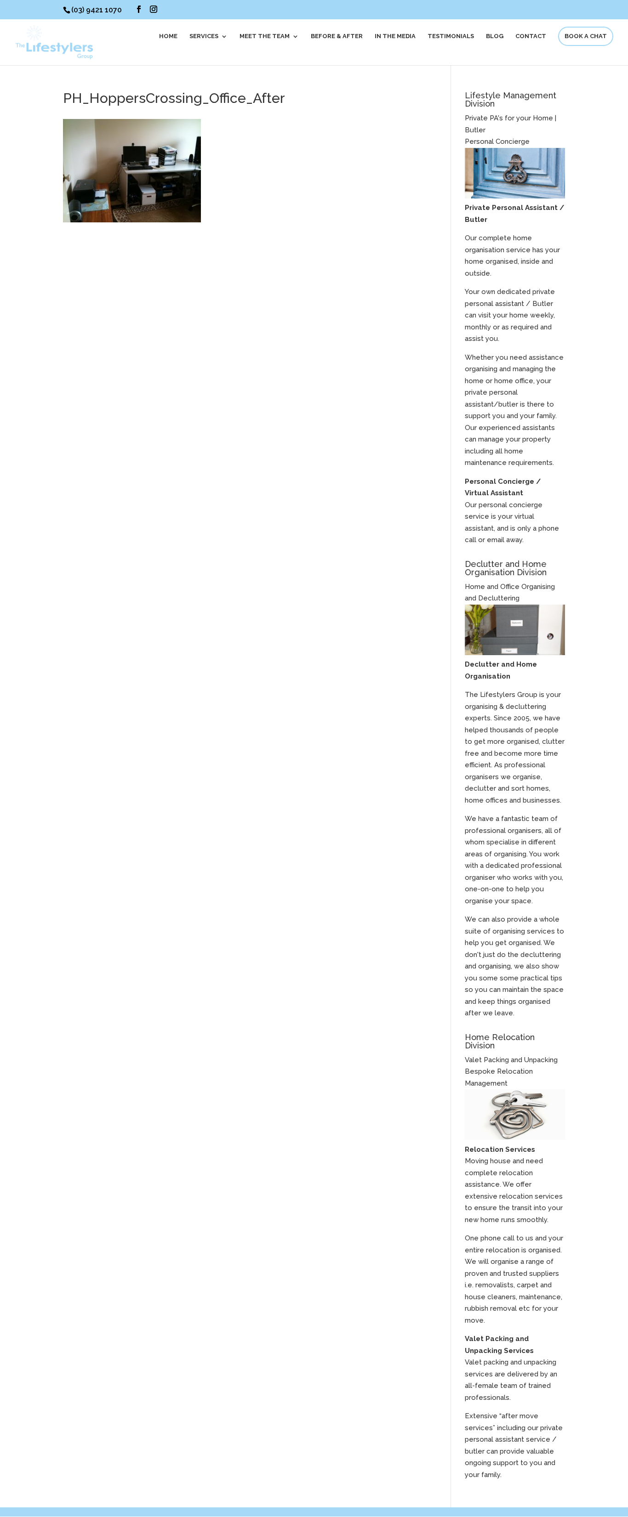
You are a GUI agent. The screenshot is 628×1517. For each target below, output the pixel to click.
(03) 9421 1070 (96, 10)
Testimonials (451, 36)
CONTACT (530, 36)
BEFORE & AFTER (337, 36)
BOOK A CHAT (586, 36)
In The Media (395, 36)
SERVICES (203, 36)
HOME (168, 36)
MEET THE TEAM (265, 36)
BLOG (494, 36)
